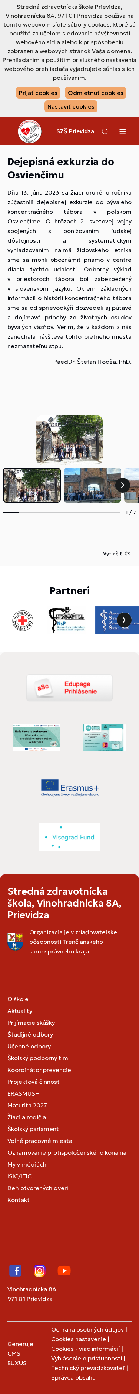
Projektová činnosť (33, 1081)
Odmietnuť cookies (95, 92)
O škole (18, 999)
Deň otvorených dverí (37, 1188)
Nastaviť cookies (71, 106)
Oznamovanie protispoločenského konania (66, 1152)
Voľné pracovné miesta (39, 1140)
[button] (105, 131)
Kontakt (18, 1199)
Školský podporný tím (37, 1058)
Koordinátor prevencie (39, 1069)
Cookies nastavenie (78, 1339)
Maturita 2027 (27, 1105)
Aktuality (19, 1010)
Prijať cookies (38, 92)
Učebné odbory (29, 1046)
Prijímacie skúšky (31, 1022)
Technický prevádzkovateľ (88, 1367)
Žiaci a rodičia (26, 1117)
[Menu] (122, 131)
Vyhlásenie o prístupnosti (86, 1358)
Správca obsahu (73, 1377)
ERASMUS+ (23, 1093)
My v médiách (26, 1164)
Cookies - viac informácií (85, 1348)
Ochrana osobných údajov (87, 1329)
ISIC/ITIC (19, 1176)
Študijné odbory (30, 1034)
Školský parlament (33, 1129)
